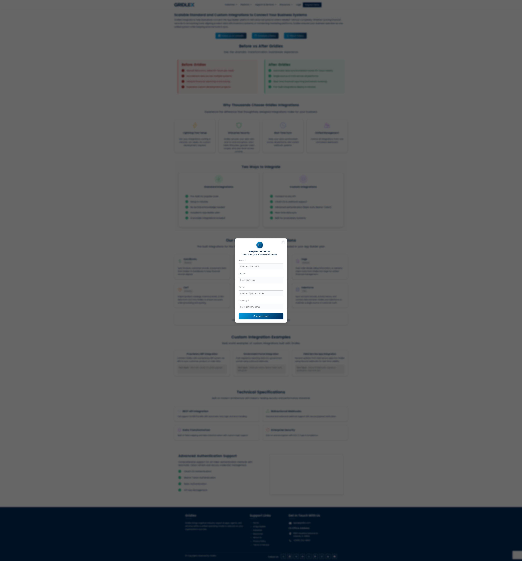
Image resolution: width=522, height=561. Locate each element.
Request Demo (262, 316)
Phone (241, 287)
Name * (242, 260)
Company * (244, 300)
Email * (242, 273)
